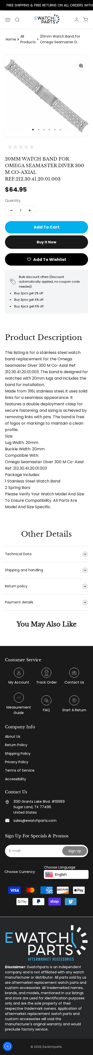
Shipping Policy (18, 753)
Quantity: (13, 200)
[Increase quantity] (30, 210)
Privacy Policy (16, 761)
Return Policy (16, 744)
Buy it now (46, 242)
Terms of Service (19, 770)
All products (28, 39)
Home (11, 39)
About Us (12, 736)
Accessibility (15, 779)
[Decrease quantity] (11, 210)
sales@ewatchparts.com (35, 820)
